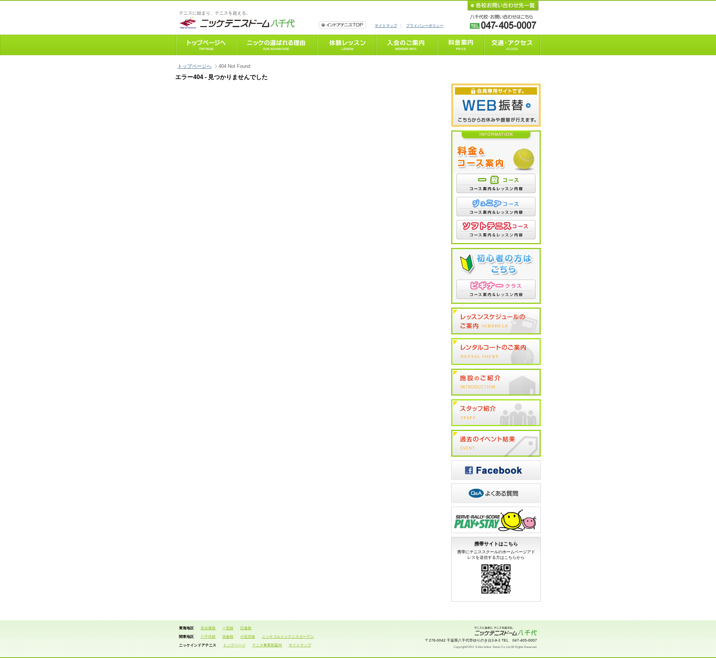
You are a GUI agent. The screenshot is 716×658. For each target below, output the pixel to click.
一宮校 (227, 628)
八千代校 (208, 637)
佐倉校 (227, 637)
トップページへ (194, 66)
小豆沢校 (247, 637)
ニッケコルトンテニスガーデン (288, 637)
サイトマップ (386, 25)
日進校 (245, 628)
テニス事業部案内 (267, 645)
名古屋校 (208, 628)
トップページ (234, 645)
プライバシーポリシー (424, 25)
